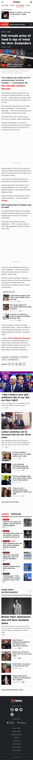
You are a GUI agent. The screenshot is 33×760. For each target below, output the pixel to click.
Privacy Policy (16, 750)
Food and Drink (14, 357)
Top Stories (5, 5)
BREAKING (4, 24)
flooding (4, 200)
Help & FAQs (16, 744)
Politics (3, 32)
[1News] (16, 2)
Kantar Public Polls (13, 359)
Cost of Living (24, 357)
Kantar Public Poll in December (19, 338)
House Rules (17, 747)
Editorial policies (16, 734)
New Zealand (20, 5)
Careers (16, 738)
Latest (12, 5)
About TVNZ (16, 731)
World (28, 5)
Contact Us (16, 741)
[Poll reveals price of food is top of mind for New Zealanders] (9, 365)
